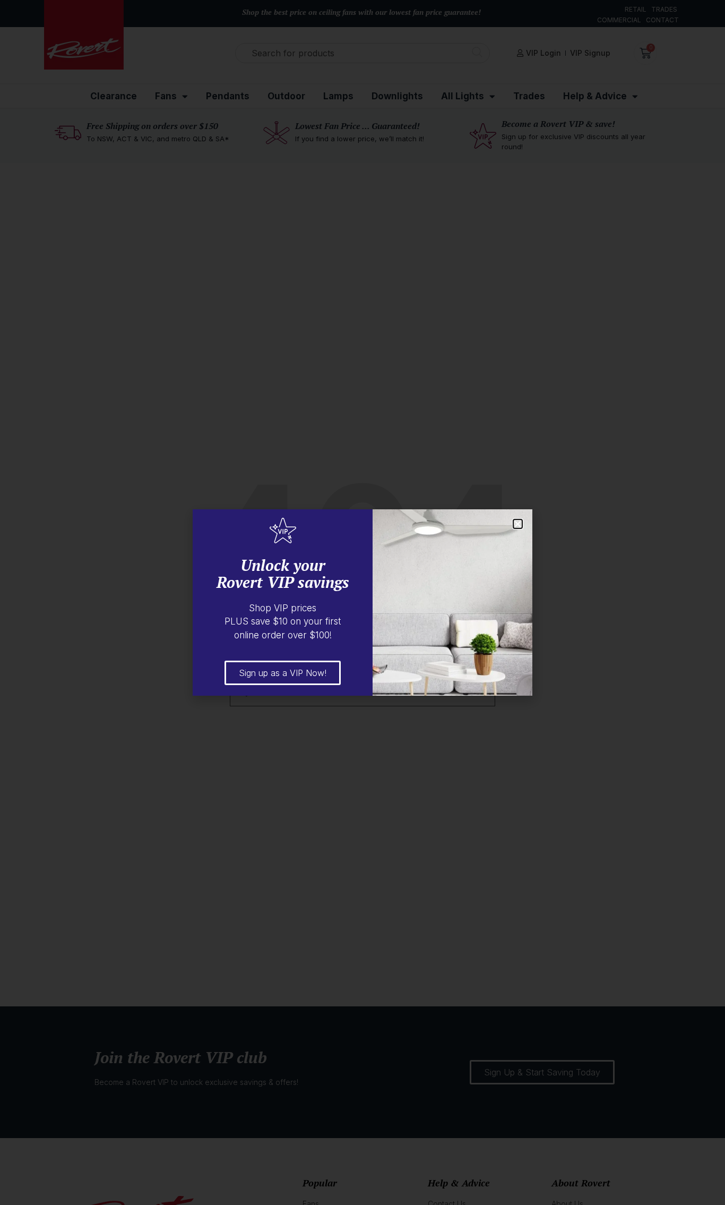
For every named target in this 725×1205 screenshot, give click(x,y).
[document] (362, 602)
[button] (518, 524)
